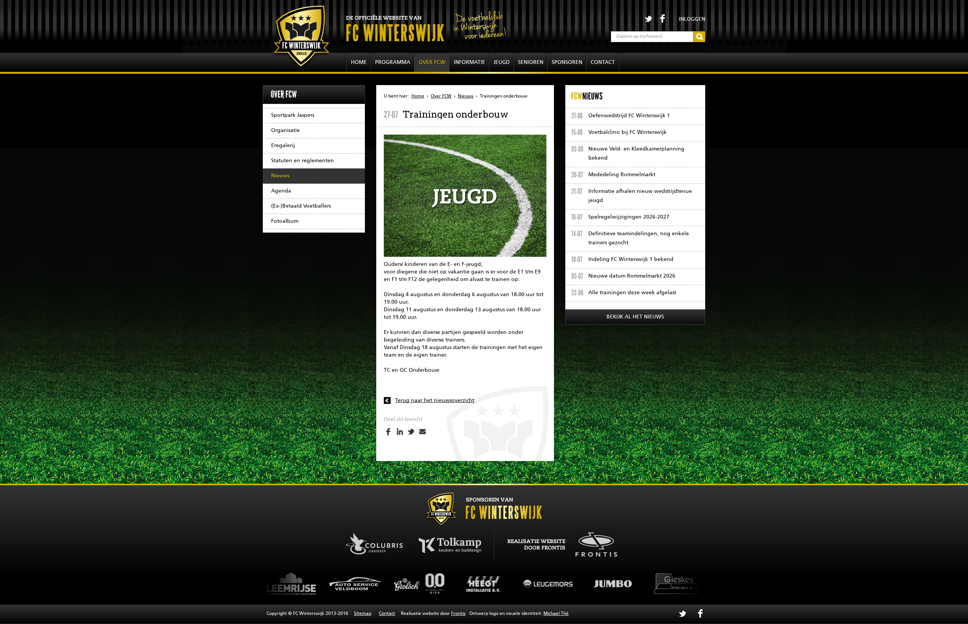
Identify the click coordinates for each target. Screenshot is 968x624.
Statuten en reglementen (302, 160)
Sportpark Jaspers (292, 115)
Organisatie (285, 130)
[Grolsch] (355, 583)
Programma (392, 62)
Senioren (530, 62)
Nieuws (280, 176)
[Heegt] (420, 583)
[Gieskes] (612, 583)
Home (359, 62)
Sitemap (362, 614)
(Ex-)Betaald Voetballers (301, 206)
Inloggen (692, 19)
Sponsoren (567, 62)
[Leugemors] (484, 583)
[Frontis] (592, 543)
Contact (603, 62)
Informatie (469, 62)
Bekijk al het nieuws (635, 317)
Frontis (458, 614)
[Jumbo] (548, 583)
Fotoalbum (284, 221)
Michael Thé (556, 614)
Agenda (281, 191)
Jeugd (501, 62)
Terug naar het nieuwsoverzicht (434, 400)
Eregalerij (283, 145)
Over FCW (432, 62)
